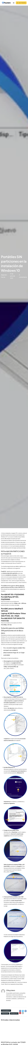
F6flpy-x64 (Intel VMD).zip (11, 666)
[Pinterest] (20, 1013)
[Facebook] (20, 1011)
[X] (23, 1011)
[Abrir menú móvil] (13, 2)
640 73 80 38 (22, 3)
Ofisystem (10, 990)
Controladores (6, 1010)
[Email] (23, 1013)
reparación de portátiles (17, 984)
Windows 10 (14, 1013)
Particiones (5, 1013)
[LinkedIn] (26, 1011)
